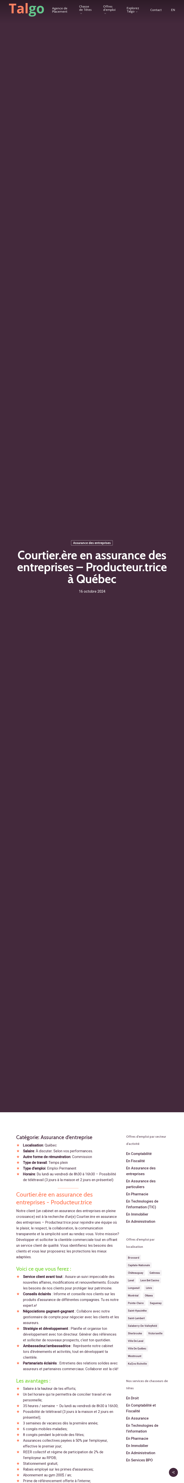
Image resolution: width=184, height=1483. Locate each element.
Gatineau (155, 1272)
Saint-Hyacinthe (137, 1310)
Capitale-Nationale (139, 1265)
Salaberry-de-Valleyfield (142, 1325)
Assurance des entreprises (92, 543)
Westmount (134, 1356)
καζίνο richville (137, 1363)
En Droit (132, 1398)
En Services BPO (139, 1460)
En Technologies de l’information (142, 1428)
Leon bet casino (149, 1280)
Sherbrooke (135, 1333)
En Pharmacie (137, 1194)
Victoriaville (155, 1333)
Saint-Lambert (136, 1318)
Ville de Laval (135, 1341)
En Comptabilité (139, 1154)
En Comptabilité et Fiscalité (141, 1408)
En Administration (140, 1221)
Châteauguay (135, 1272)
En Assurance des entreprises (141, 1171)
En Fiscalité (135, 1161)
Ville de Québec (137, 1348)
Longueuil (134, 1288)
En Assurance (137, 1418)
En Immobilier (137, 1214)
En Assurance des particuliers (141, 1184)
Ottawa (149, 1295)
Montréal (133, 1295)
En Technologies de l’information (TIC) (142, 1204)
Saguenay (156, 1303)
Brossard (133, 1257)
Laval (131, 1280)
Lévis (149, 1288)
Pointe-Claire (136, 1303)
